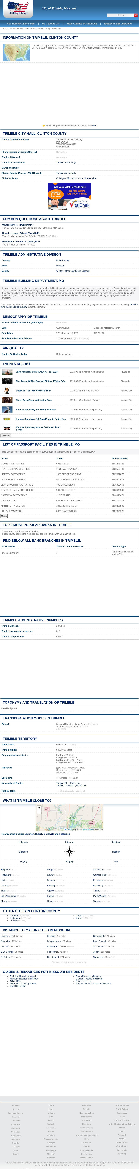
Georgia (15, 1147)
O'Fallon (5, 946)
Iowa (51, 1116)
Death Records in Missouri (88, 976)
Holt (116, 861)
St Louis (51, 936)
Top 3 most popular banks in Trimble (37, 525)
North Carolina (86, 1128)
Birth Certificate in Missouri (23, 976)
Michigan (51, 1143)
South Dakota (122, 1109)
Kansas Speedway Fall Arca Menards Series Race (41, 419)
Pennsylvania (86, 1150)
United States (62, 260)
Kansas (51, 1120)
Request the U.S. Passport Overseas (93, 983)
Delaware (15, 1139)
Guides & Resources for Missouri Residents (44, 972)
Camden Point (100, 875)
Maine (51, 1131)
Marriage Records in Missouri (24, 979)
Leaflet (69, 829)
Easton (50, 896)
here (94, 125)
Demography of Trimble (25, 316)
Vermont (122, 1135)
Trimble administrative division (32, 254)
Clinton (59, 271)
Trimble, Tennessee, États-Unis (71, 785)
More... (4, 516)
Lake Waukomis (8, 896)
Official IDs (15, 981)
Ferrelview (98, 880)
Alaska (15, 1109)
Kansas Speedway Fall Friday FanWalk (36, 410)
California (15, 1124)
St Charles (98, 946)
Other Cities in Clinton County (31, 911)
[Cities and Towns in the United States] (18, 14)
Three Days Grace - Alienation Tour (34, 400)
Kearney (51, 885)
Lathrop (4, 885)
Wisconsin (122, 1150)
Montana (51, 1158)
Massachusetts (51, 1139)
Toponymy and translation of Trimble (38, 702)
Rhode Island (86, 1158)
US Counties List (50, 23)
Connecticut (15, 1135)
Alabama (16, 1106)
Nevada (86, 1109)
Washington (122, 1142)
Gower (50, 875)
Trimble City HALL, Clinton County (35, 133)
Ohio (86, 1139)
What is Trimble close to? (27, 800)
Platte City (98, 885)
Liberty (50, 901)
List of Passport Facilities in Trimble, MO (41, 444)
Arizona (15, 1117)
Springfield (98, 936)
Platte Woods (99, 896)
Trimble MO (56, 29)
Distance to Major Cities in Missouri (36, 930)
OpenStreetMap (88, 829)
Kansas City (7, 936)
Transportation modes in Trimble (34, 718)
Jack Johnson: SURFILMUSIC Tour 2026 (37, 372)
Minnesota (51, 1146)
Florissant (52, 952)
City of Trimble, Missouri (59, 8)
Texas (122, 1116)
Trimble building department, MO (33, 281)
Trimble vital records (66, 173)
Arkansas (15, 1121)
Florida (15, 1143)
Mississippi (51, 1150)
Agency (50, 891)
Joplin (96, 952)
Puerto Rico (86, 1154)
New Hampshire (86, 1113)
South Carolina (122, 1105)
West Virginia (122, 1146)
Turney (96, 891)
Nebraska (86, 1105)
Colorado (15, 1128)
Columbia (5, 941)
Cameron (14, 915)
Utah (122, 1131)
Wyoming (122, 1154)
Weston (97, 901)
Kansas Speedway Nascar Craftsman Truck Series (38, 428)
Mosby (4, 901)
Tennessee (122, 1113)
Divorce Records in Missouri (89, 979)
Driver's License (83, 981)
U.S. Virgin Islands (122, 1120)
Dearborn (51, 880)
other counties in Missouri (77, 271)
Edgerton (29, 834)
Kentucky (51, 1124)
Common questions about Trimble (34, 219)
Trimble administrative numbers (33, 620)
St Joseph (52, 946)
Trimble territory (20, 738)
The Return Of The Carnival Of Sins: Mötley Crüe (41, 381)
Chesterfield (53, 957)
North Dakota (86, 1131)
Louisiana (51, 1128)
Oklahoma (86, 1143)
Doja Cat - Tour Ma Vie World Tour (33, 391)
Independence (54, 941)
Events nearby (16, 364)
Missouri (34, 29)
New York (86, 1124)
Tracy (3, 891)
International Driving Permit (23, 983)
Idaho (51, 1105)
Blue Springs (7, 952)
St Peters (5, 957)
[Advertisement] (69, 92)
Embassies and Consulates (118, 23)
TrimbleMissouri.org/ (111, 48)
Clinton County (44, 29)
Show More (5, 435)
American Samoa (15, 1113)
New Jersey (86, 1116)
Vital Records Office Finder (21, 23)
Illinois (51, 1109)
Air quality (13, 348)
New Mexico (86, 1120)
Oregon (86, 1146)
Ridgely (39, 834)
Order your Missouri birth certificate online (76, 178)
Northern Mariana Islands (86, 1135)
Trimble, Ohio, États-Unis (68, 783)
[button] (39, 808)
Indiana (51, 1113)
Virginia (122, 1139)
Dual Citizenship (18, 986)
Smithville (49, 834)
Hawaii (15, 1154)
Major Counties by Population (82, 23)
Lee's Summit (99, 941)
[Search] (136, 15)
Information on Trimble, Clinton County (40, 37)
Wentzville (98, 957)
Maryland (51, 1135)
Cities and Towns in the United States (15, 29)
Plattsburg (64, 834)
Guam (15, 1150)
